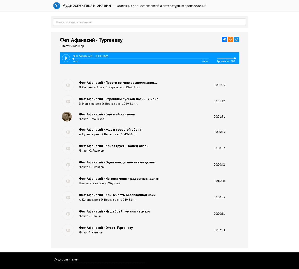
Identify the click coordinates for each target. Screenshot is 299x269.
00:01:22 (219, 101)
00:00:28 (219, 214)
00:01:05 (219, 85)
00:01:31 (219, 116)
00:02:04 (219, 230)
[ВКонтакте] (224, 39)
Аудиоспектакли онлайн (86, 5)
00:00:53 (219, 197)
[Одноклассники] (230, 39)
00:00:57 (219, 148)
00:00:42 (219, 164)
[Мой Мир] (236, 39)
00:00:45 (219, 132)
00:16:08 (219, 181)
